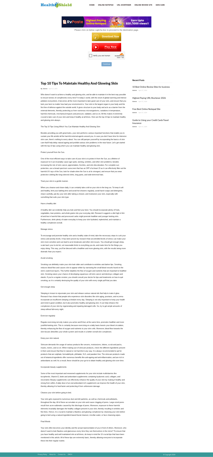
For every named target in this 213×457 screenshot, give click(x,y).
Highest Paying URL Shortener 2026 (149, 98)
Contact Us (61, 454)
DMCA (70, 454)
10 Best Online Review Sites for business (151, 87)
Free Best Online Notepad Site (146, 109)
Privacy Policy (42, 454)
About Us (52, 454)
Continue (106, 64)
